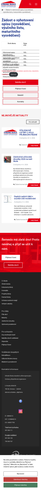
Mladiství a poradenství (9, 362)
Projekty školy (6, 294)
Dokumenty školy (7, 287)
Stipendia (5, 341)
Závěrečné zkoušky (8, 321)
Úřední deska (6, 284)
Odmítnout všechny (20, 479)
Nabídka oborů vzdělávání (10, 338)
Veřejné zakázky (7, 304)
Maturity (4, 317)
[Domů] (2, 10)
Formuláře (5, 290)
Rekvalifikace (6, 355)
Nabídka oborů (20, 82)
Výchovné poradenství (9, 324)
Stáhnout (13, 74)
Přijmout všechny (20, 485)
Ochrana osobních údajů (9, 300)
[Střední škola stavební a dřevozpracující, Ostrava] (8, 4)
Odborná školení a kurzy (9, 358)
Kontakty (20, 102)
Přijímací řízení (20, 89)
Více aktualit (33, 122)
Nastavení (20, 474)
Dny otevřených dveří (8, 335)
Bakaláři (20, 95)
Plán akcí (5, 314)
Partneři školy (6, 297)
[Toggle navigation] (36, 4)
